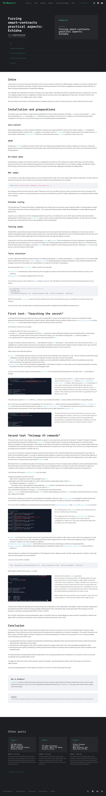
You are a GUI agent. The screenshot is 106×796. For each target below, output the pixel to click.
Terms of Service (43, 791)
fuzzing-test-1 (28, 267)
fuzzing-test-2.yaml (81, 516)
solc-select (59, 132)
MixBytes (14, 682)
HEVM (18, 146)
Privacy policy (32, 791)
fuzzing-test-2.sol (31, 472)
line (47, 371)
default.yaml (35, 218)
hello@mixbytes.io (20, 791)
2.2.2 (90, 114)
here (72, 114)
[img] (94, 3)
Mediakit (53, 791)
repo (56, 258)
